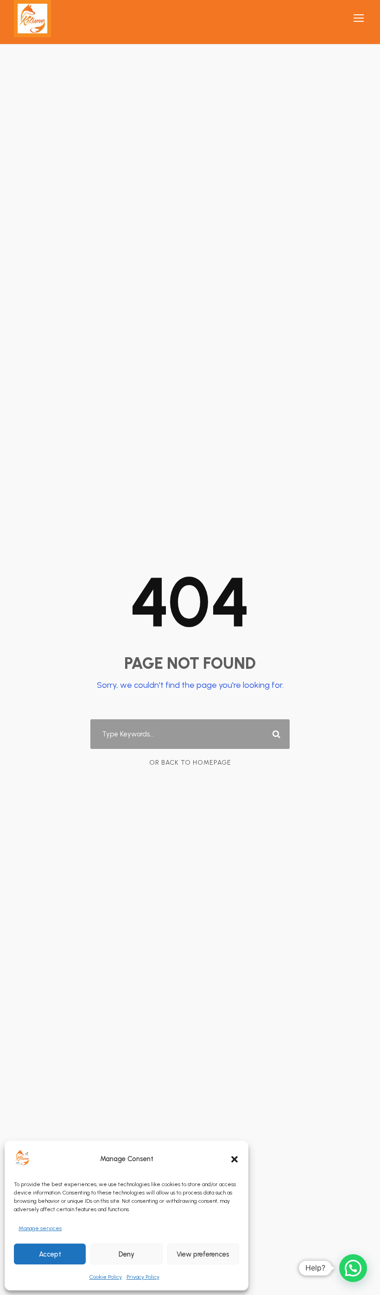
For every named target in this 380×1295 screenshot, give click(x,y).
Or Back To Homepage (190, 763)
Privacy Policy (143, 1277)
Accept (50, 1254)
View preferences (203, 1254)
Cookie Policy (105, 1277)
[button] (234, 1159)
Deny (126, 1254)
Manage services (40, 1228)
